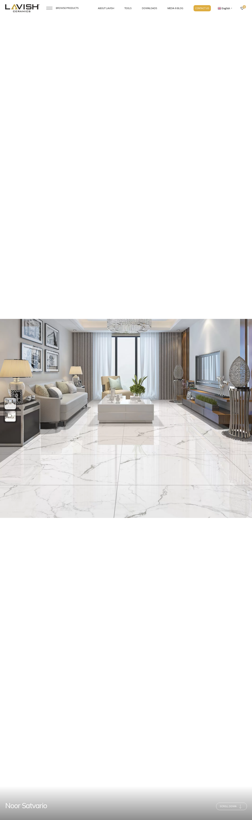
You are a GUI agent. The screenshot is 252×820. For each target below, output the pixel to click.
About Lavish (106, 8)
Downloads (149, 8)
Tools (128, 8)
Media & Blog (175, 8)
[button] (10, 403)
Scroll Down (228, 806)
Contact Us (202, 8)
